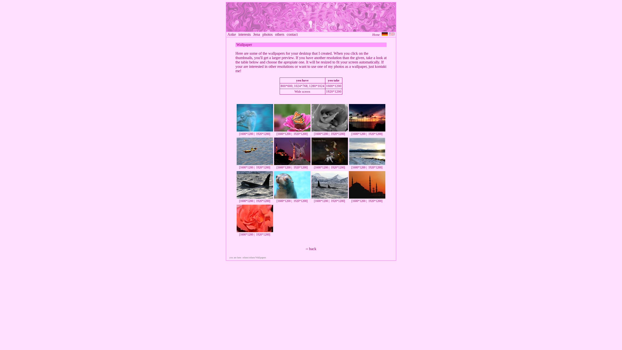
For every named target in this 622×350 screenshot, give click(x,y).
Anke (231, 34)
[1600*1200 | (246, 134)
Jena (256, 34)
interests (244, 34)
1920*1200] (263, 134)
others (279, 34)
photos (267, 34)
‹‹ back (311, 249)
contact (292, 34)
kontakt (380, 66)
